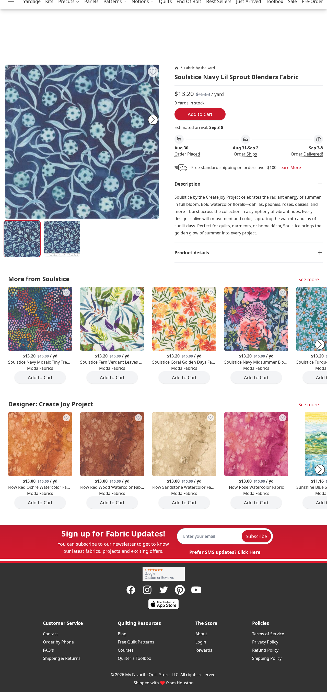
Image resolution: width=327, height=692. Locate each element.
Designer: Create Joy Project (50, 404)
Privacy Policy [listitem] (265, 642)
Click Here (249, 552)
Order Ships (245, 154)
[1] (62, 239)
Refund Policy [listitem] (265, 650)
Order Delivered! (307, 154)
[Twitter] (163, 590)
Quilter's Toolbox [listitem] (134, 658)
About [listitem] (201, 634)
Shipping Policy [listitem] (267, 658)
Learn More (289, 167)
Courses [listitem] (126, 650)
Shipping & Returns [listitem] (61, 658)
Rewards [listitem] (203, 650)
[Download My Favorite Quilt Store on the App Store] (163, 604)
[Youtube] (196, 590)
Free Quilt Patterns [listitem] (136, 642)
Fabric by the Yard (199, 67)
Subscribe (256, 536)
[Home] (176, 68)
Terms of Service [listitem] (268, 634)
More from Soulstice (38, 279)
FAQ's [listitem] (48, 650)
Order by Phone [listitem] (58, 642)
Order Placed (187, 154)
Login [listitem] (200, 642)
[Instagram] (147, 590)
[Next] (153, 120)
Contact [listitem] (50, 634)
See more (308, 279)
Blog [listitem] (122, 634)
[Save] (153, 72)
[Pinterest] (180, 590)
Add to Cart (200, 114)
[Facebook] (131, 590)
